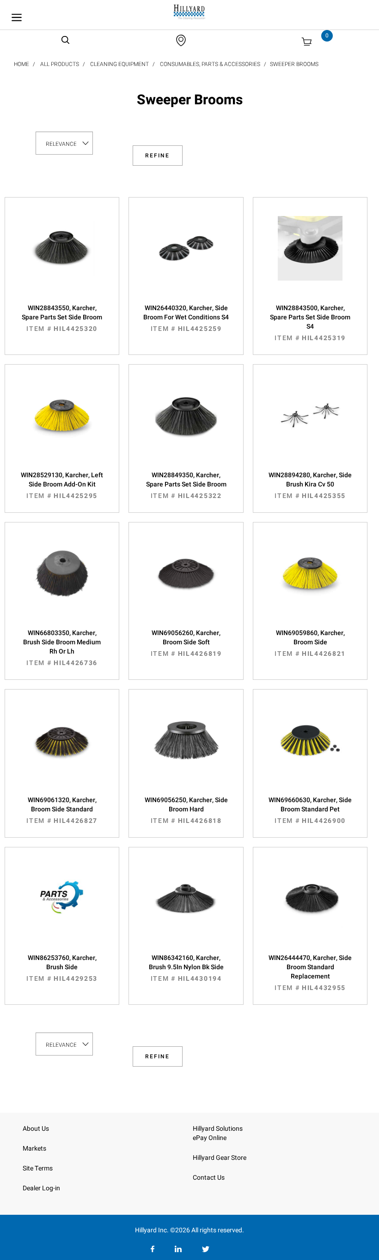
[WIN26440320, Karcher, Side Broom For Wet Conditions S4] (186, 257)
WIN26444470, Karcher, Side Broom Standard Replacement (310, 973)
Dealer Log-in (41, 1188)
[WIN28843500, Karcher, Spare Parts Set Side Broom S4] (310, 257)
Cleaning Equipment (119, 64)
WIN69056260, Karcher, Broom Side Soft (186, 643)
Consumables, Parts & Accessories (210, 64)
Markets (34, 1148)
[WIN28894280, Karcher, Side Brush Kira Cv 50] (310, 424)
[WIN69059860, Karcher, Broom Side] (310, 582)
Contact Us (209, 1177)
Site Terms (38, 1168)
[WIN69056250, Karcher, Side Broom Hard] (186, 749)
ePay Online (209, 1138)
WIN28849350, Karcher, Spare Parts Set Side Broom (186, 485)
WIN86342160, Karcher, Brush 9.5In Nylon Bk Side (186, 968)
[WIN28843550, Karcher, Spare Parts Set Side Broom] (62, 257)
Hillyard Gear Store (219, 1158)
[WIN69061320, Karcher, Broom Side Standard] (62, 749)
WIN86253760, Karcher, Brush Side (62, 968)
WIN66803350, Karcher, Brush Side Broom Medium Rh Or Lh (62, 648)
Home (21, 64)
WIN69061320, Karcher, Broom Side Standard (62, 810)
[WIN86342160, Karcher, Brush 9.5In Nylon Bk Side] (186, 907)
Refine (157, 155)
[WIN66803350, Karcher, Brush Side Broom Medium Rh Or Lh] (62, 582)
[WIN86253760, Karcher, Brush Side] (62, 907)
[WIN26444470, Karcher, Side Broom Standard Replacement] (310, 907)
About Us (36, 1129)
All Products (59, 64)
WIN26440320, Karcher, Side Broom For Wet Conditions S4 (186, 318)
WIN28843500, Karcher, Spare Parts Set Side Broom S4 (310, 323)
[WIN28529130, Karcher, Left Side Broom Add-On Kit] (62, 424)
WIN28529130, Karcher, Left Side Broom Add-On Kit (62, 485)
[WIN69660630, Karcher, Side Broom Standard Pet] (310, 749)
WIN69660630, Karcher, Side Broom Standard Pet (310, 810)
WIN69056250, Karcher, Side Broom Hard (186, 810)
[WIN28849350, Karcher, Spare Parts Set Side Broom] (186, 424)
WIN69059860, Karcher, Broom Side (310, 643)
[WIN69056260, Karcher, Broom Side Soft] (186, 582)
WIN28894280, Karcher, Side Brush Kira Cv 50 (310, 485)
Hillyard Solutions (218, 1129)
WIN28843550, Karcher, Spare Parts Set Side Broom (62, 318)
